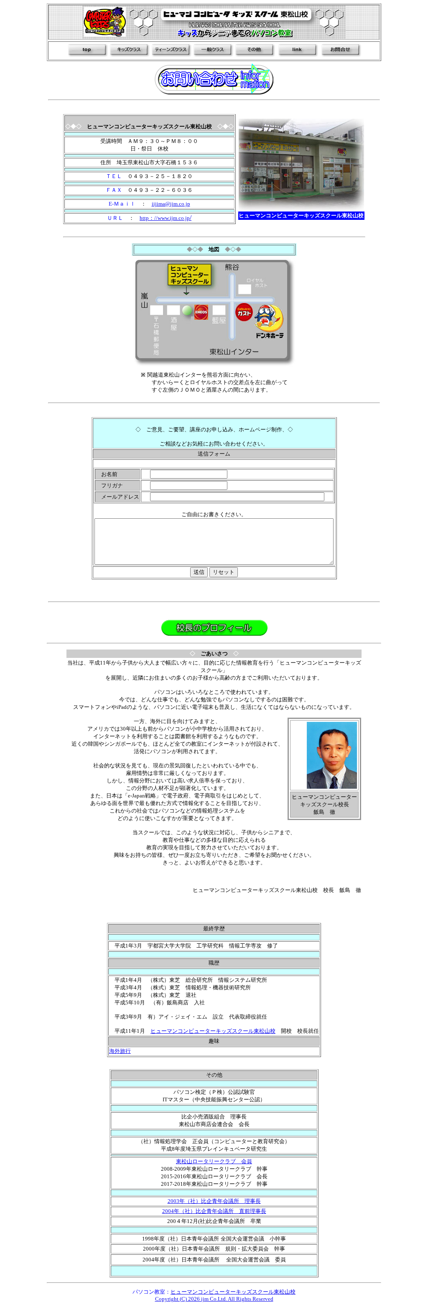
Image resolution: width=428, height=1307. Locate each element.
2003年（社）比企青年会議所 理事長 (214, 1201)
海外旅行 (120, 1051)
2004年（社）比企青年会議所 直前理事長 (214, 1211)
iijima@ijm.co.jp (171, 204)
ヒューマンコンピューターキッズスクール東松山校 (212, 1031)
